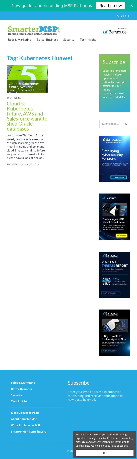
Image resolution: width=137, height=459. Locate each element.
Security (68, 39)
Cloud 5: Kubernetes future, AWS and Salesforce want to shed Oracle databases (27, 116)
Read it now (110, 5)
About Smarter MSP (24, 419)
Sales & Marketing (19, 39)
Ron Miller (12, 164)
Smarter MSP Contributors (28, 431)
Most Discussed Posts (25, 413)
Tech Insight (88, 39)
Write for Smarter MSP (26, 425)
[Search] (126, 124)
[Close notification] (132, 6)
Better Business (47, 39)
